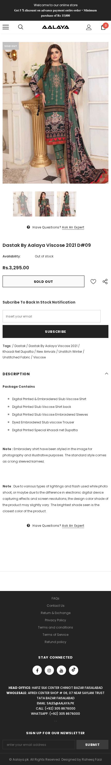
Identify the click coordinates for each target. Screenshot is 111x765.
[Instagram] (49, 670)
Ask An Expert (73, 227)
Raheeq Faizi (92, 759)
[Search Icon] (20, 27)
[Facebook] (37, 670)
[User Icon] (89, 27)
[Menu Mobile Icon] (6, 27)
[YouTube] (61, 670)
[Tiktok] (73, 670)
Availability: (12, 256)
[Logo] (55, 27)
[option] (55, 113)
